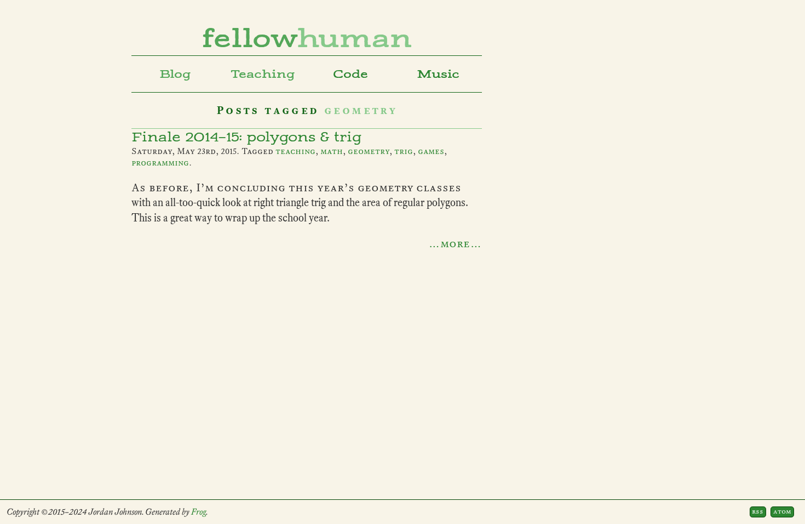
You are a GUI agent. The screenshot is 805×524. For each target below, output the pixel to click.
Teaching (263, 74)
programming (160, 163)
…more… (455, 243)
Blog (175, 74)
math (331, 151)
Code (350, 74)
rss (757, 511)
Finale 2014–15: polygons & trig (246, 137)
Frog (198, 511)
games (431, 151)
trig (403, 151)
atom (782, 511)
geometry (368, 151)
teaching (295, 151)
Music (438, 74)
